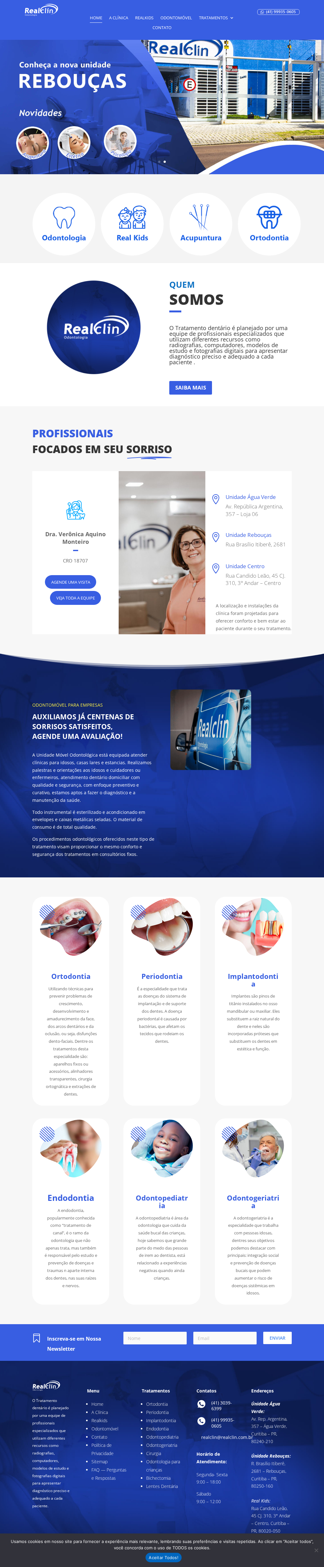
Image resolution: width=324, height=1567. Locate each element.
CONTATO (162, 27)
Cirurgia (153, 1453)
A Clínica (99, 1412)
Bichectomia (158, 1478)
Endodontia (157, 1429)
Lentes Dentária (162, 1486)
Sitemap (99, 1462)
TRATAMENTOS (213, 18)
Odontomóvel (104, 1429)
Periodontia (157, 1412)
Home (96, 18)
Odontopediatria (162, 1437)
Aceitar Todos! (163, 1557)
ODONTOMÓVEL (176, 18)
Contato (99, 1437)
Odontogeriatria (161, 1445)
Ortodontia (157, 1404)
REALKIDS (144, 18)
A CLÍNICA (118, 18)
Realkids (99, 1420)
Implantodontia (161, 1420)
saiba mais (190, 387)
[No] (316, 1550)
